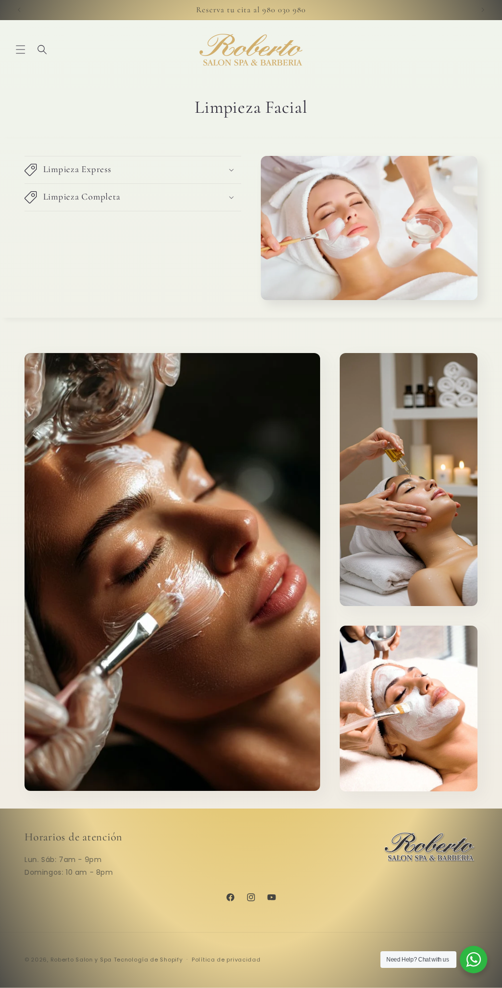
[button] (20, 49)
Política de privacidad (226, 959)
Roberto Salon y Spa (81, 959)
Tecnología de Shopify (148, 959)
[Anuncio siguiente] (483, 9)
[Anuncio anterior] (19, 9)
